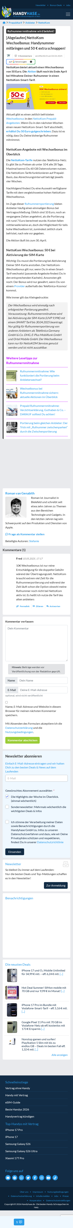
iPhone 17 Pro (14, 1129)
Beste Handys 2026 (17, 1109)
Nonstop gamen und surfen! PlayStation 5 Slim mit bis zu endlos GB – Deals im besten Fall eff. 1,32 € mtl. (43, 1044)
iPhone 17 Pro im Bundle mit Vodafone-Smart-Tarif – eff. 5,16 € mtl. (44, 1006)
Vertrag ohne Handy (17, 1088)
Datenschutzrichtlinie (50, 842)
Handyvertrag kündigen (19, 1116)
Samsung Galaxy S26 (17, 1143)
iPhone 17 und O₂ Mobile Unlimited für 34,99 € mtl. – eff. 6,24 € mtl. (43, 972)
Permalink (24, 606)
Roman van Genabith (20, 493)
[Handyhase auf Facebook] (35, 1177)
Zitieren (39, 606)
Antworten (54, 606)
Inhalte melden (43, 1196)
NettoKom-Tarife (22, 160)
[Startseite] (4, 22)
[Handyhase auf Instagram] (41, 1177)
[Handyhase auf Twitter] (28, 1177)
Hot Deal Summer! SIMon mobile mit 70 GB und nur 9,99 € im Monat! (44, 989)
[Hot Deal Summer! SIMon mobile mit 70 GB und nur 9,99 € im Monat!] (12, 992)
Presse (66, 1196)
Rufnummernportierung (39, 203)
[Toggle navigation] (68, 14)
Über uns (24, 1192)
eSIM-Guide (12, 1102)
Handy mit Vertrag (16, 1095)
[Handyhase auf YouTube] (48, 1177)
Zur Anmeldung (55, 885)
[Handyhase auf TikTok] (55, 1177)
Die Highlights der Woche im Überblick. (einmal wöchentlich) (35, 798)
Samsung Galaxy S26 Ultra (21, 1151)
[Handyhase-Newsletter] (8, 1177)
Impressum (38, 1192)
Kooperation (35, 1200)
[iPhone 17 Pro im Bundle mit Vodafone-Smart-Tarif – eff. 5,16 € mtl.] (12, 1009)
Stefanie (34, 541)
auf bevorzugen (18, 61)
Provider (19, 286)
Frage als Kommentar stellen (26, 534)
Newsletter (41, 5)
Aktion (31, 71)
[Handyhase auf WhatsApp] (21, 1177)
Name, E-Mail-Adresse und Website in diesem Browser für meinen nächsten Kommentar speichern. (33, 711)
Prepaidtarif (15, 22)
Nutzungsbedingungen (19, 732)
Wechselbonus (15, 118)
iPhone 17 (11, 1136)
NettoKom (44, 22)
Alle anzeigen (60, 1054)
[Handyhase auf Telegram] (14, 1177)
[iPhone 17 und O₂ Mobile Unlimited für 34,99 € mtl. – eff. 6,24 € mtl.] (12, 975)
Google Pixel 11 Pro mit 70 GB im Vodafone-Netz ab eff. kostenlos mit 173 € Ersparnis (43, 1025)
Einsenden (14, 851)
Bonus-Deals (56, 5)
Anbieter (30, 22)
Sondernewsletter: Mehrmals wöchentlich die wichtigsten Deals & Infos (38, 809)
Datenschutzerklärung (19, 727)
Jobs (68, 5)
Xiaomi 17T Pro (14, 1158)
